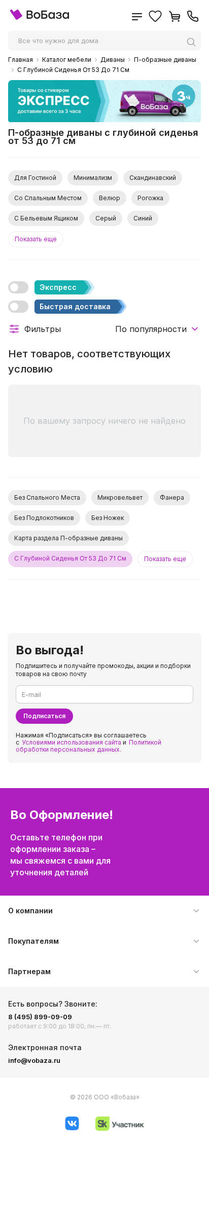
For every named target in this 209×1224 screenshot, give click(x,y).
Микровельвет (120, 497)
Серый (105, 218)
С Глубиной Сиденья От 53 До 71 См (73, 70)
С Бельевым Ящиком (46, 218)
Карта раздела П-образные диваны (68, 538)
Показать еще (36, 239)
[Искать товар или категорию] (193, 41)
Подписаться (44, 716)
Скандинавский (152, 177)
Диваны (112, 60)
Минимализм (93, 177)
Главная (20, 60)
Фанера (172, 497)
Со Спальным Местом (48, 198)
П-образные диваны (165, 60)
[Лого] (39, 17)
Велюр (109, 198)
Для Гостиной (35, 177)
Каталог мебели (66, 60)
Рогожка (150, 198)
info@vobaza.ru (34, 1060)
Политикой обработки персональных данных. (88, 745)
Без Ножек (107, 518)
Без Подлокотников (44, 518)
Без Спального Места (47, 497)
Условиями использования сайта (71, 742)
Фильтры (42, 329)
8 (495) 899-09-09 (40, 1017)
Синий (142, 218)
